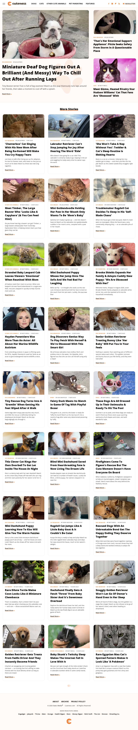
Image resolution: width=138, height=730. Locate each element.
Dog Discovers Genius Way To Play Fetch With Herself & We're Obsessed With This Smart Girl (68, 342)
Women (105, 714)
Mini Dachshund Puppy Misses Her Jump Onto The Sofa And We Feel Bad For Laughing (67, 278)
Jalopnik (30, 714)
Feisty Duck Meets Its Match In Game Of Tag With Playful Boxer (68, 404)
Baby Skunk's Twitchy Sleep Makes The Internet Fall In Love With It (67, 658)
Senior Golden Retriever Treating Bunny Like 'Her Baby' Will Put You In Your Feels (112, 342)
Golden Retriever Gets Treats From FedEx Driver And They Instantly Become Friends (23, 658)
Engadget (21, 714)
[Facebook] (108, 4)
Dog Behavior (7, 62)
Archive (65, 701)
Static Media (57, 706)
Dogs (33, 3)
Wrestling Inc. (114, 714)
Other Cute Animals (56, 3)
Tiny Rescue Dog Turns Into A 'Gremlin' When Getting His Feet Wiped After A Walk (23, 404)
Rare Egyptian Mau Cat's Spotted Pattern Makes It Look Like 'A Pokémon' (112, 658)
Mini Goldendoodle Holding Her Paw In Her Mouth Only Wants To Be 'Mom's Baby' (67, 211)
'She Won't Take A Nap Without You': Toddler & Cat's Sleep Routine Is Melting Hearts (111, 149)
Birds (52, 397)
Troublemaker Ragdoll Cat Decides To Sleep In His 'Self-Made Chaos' (113, 211)
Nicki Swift (88, 714)
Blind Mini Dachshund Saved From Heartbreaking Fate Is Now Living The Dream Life (68, 465)
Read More (6, 94)
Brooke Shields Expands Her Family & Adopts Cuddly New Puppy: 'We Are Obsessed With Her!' (114, 278)
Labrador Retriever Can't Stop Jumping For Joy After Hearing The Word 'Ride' (67, 147)
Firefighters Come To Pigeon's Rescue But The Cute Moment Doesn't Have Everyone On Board (113, 467)
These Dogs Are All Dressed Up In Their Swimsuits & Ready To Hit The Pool (113, 404)
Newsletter (130, 4)
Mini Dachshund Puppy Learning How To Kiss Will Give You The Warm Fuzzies (22, 529)
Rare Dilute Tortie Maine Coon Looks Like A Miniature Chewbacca (23, 593)
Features (90, 3)
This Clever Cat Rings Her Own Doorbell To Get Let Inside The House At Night (21, 465)
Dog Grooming (10, 397)
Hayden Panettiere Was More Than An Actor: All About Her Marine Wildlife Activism (21, 342)
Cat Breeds (99, 205)
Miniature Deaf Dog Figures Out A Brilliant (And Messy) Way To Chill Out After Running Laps (41, 73)
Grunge (50, 714)
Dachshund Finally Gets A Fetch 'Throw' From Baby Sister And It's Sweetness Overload (66, 595)
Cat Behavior (9, 140)
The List (97, 714)
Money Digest (77, 714)
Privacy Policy (78, 701)
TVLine (37, 714)
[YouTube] (112, 4)
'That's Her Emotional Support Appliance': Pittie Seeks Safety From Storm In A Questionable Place (112, 46)
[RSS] (119, 4)
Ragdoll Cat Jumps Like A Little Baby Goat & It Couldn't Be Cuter (66, 529)
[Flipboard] (115, 4)
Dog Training (9, 522)
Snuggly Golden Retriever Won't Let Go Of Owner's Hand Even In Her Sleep (112, 593)
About (56, 701)
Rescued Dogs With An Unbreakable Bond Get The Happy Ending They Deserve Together (113, 531)
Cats (41, 3)
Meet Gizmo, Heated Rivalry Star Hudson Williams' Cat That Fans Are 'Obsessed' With (114, 92)
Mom (69, 714)
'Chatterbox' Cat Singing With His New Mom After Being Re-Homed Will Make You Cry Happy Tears (22, 149)
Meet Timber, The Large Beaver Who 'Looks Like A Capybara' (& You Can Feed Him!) (22, 213)
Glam (44, 714)
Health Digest (60, 714)
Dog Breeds (54, 205)
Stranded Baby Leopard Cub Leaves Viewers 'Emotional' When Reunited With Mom (22, 276)
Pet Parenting (76, 3)
